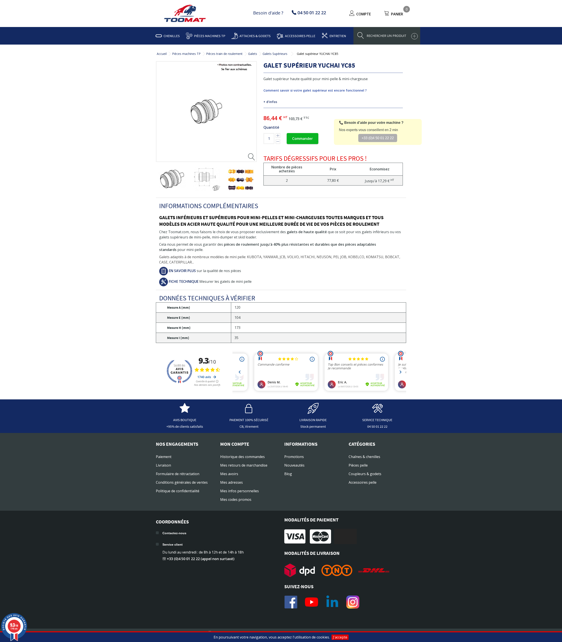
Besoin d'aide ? (268, 13)
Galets (252, 54)
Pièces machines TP (209, 36)
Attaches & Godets (255, 36)
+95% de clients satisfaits (184, 426)
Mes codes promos (235, 499)
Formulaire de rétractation (177, 473)
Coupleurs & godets (365, 473)
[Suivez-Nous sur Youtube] (311, 602)
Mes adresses (231, 482)
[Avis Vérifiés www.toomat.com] (185, 411)
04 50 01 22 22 (377, 426)
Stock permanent (313, 426)
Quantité (271, 127)
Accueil (162, 54)
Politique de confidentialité (177, 491)
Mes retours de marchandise (243, 465)
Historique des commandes (242, 456)
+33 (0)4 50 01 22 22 (378, 138)
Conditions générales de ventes (182, 482)
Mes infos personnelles (239, 491)
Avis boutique (184, 420)
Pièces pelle (358, 465)
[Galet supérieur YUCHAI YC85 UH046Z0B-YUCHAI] (172, 179)
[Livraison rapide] (313, 411)
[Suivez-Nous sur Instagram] (352, 602)
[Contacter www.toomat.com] (377, 411)
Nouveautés (294, 465)
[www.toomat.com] (185, 14)
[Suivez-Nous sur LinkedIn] (332, 602)
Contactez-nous (174, 533)
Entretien (338, 36)
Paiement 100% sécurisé (248, 420)
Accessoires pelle (300, 36)
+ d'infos (270, 102)
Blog (288, 473)
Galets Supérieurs (275, 54)
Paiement (163, 456)
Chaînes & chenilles (364, 456)
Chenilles (172, 36)
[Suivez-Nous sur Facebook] (290, 602)
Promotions (294, 456)
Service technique (377, 420)
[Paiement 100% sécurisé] (248, 411)
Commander (302, 138)
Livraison (163, 465)
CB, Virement (249, 426)
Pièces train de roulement (224, 54)
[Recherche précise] (414, 36)
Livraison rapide (313, 420)
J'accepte (340, 637)
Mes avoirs (229, 473)
